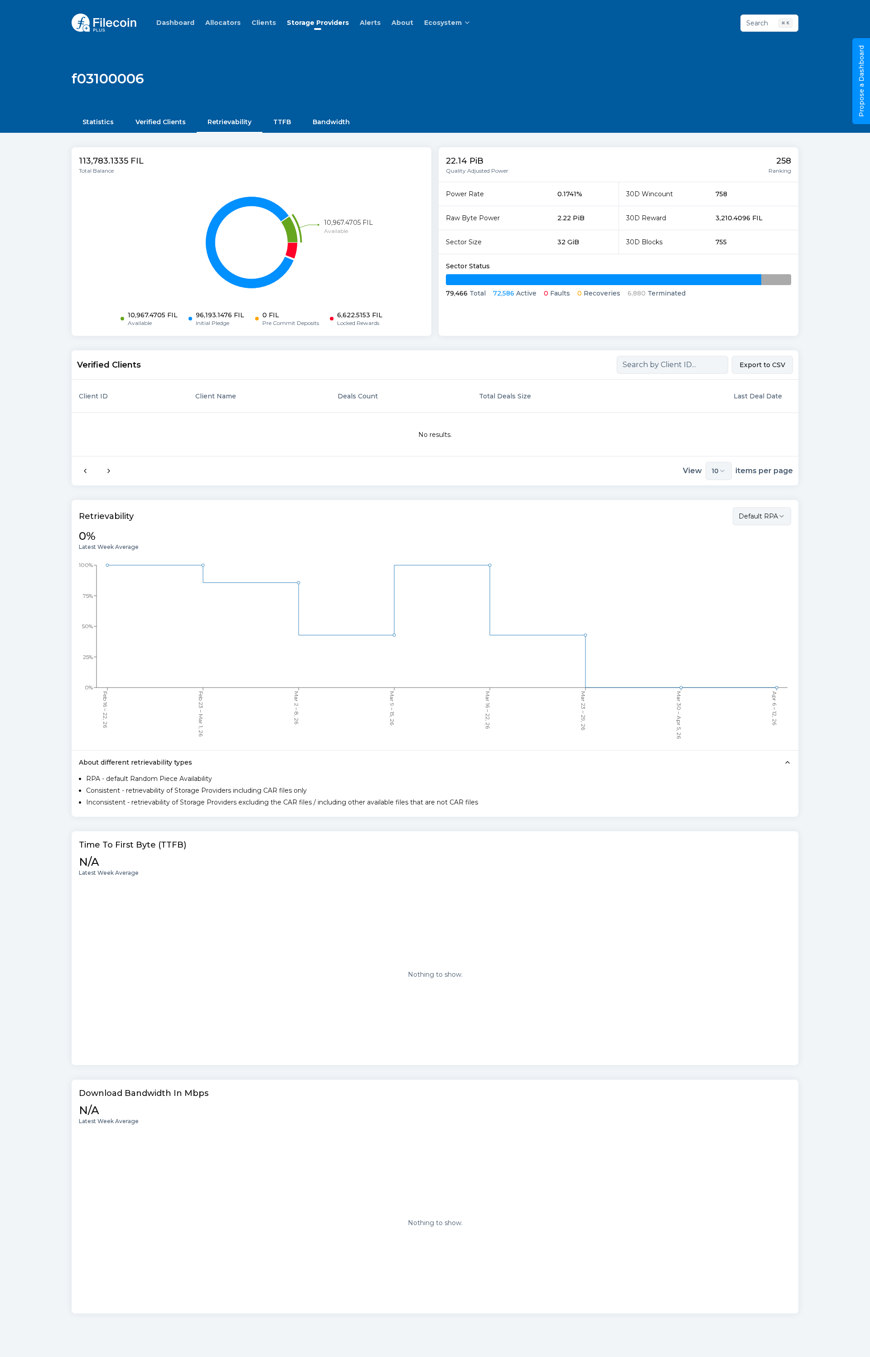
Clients (263, 22)
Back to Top (825, 1341)
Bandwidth (331, 122)
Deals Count (358, 396)
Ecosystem (443, 22)
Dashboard (175, 22)
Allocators (223, 22)
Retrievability (229, 122)
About (402, 22)
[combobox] (762, 516)
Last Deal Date (758, 396)
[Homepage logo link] (104, 23)
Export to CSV (762, 365)
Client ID (93, 396)
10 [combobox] (715, 471)
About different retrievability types (135, 762)
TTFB (282, 122)
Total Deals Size (505, 396)
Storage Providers (318, 22)
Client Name (215, 396)
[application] (251, 242)
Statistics (98, 122)
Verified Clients (160, 122)
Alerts (370, 22)
